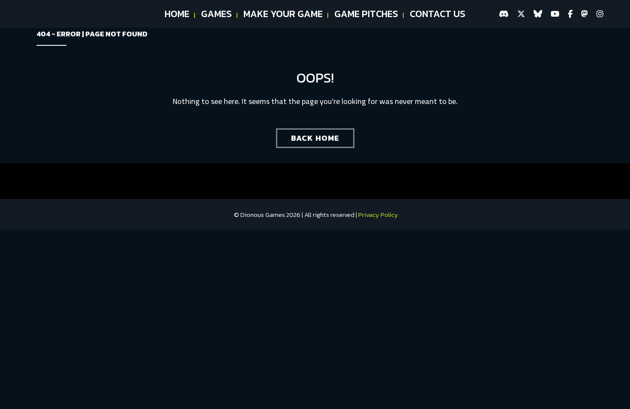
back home (315, 138)
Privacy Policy (378, 214)
